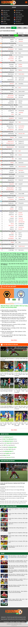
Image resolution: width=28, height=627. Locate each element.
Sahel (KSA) (11, 234)
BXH (25, 27)
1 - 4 (16, 112)
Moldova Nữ (11, 214)
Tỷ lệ (19, 27)
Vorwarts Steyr (21, 77)
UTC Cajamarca (10, 129)
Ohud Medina (11, 238)
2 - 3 (16, 64)
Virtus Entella (11, 58)
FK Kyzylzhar (21, 203)
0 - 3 (16, 214)
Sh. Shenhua (11, 199)
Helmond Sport (21, 95)
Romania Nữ (11, 220)
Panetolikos (21, 83)
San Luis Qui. (21, 250)
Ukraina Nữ (21, 218)
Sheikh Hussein (22, 246)
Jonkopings (21, 112)
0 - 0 (16, 77)
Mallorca (20, 70)
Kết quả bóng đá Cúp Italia (7, 55)
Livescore (8, 27)
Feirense (12, 137)
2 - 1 (16, 208)
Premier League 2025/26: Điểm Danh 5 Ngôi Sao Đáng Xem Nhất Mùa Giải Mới (14, 335)
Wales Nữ (12, 229)
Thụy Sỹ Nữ (21, 220)
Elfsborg (20, 102)
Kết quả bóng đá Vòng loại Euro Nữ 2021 (10, 210)
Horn (13, 77)
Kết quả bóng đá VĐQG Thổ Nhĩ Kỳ (8, 62)
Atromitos (12, 83)
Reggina (20, 60)
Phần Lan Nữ (11, 225)
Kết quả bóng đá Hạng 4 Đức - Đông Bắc (10, 104)
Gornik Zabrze (21, 74)
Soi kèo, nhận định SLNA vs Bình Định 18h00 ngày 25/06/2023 (21, 424)
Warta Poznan (11, 74)
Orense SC (21, 180)
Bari (13, 158)
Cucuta (20, 189)
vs (16, 106)
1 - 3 (16, 122)
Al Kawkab (12, 236)
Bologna (12, 60)
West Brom (21, 39)
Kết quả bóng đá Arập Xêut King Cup (9, 240)
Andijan (12, 207)
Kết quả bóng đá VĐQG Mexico (8, 191)
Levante (12, 45)
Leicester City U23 (10, 143)
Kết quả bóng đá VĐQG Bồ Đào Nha (9, 160)
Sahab (12, 246)
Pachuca (12, 193)
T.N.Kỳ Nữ (20, 216)
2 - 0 (16, 60)
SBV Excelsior (11, 95)
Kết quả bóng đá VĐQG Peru (7, 124)
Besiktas (20, 64)
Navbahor (12, 208)
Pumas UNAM (21, 193)
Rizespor (20, 66)
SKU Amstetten (11, 79)
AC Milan (12, 53)
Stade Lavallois (22, 91)
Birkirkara (12, 166)
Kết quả (2, 27)
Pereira (20, 187)
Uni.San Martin (21, 126)
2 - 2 (16, 101)
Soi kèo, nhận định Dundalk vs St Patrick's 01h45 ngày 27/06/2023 (21, 391)
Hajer (20, 238)
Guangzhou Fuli (10, 197)
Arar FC (20, 233)
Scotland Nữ (21, 225)
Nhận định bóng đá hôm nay (8, 460)
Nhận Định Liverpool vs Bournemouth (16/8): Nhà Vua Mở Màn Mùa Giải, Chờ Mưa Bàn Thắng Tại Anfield (14, 318)
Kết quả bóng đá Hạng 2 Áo (7, 76)
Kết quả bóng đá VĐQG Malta (7, 164)
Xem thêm (14, 340)
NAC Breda (21, 97)
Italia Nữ (12, 227)
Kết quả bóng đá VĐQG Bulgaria (8, 85)
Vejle (20, 122)
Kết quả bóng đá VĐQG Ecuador (8, 178)
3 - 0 (16, 114)
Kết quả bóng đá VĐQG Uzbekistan (9, 205)
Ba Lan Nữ (21, 214)
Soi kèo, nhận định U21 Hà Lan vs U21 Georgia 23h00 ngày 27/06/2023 (21, 374)
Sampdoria (11, 56)
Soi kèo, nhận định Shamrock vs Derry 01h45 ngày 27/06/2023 (7, 390)
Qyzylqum (21, 207)
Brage (12, 112)
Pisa (19, 58)
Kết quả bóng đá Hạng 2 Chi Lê (8, 248)
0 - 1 (16, 41)
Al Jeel (12, 233)
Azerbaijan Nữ (21, 223)
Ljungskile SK (11, 110)
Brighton (12, 39)
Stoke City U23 (11, 141)
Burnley (12, 41)
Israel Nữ (20, 212)
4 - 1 (16, 141)
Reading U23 (21, 141)
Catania (20, 158)
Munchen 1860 (22, 133)
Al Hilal (12, 242)
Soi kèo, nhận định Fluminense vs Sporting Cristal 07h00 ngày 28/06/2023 (14, 359)
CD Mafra (20, 137)
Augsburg (20, 49)
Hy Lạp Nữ (12, 218)
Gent (13, 150)
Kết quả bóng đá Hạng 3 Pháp (7, 89)
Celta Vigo (21, 45)
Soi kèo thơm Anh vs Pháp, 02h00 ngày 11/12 (17, 527)
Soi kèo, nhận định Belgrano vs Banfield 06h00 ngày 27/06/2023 (7, 407)
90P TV (5, 445)
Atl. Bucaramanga (10, 189)
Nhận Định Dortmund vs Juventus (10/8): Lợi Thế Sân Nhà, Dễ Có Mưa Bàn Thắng (14, 325)
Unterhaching (11, 133)
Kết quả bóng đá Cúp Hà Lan (7, 93)
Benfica (12, 162)
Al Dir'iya (20, 234)
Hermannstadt (21, 147)
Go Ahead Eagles (10, 97)
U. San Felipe (11, 250)
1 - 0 (16, 56)
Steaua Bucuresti (10, 147)
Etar (13, 87)
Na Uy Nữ (20, 229)
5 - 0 (16, 147)
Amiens (20, 154)
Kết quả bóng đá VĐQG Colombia (8, 186)
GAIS (19, 114)
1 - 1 (16, 39)
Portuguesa (11, 172)
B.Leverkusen (11, 49)
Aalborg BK (11, 122)
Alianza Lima (11, 127)
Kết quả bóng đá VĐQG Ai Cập (8, 116)
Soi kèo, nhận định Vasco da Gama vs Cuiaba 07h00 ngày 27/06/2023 (21, 407)
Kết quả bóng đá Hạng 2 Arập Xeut (8, 231)
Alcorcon (12, 70)
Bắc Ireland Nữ (21, 221)
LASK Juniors (21, 79)
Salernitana (21, 56)
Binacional (21, 129)
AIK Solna (20, 101)
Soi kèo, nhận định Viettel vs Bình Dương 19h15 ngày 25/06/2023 (7, 424)
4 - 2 (16, 216)
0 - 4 (16, 218)
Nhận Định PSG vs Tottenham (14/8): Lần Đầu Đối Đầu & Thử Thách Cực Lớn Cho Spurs (14, 321)
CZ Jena (12, 106)
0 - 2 (16, 66)
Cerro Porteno (21, 176)
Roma (20, 53)
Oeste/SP (20, 184)
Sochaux (12, 154)
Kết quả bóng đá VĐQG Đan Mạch (8, 120)
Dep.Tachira (21, 170)
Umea (12, 114)
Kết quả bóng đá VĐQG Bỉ (7, 149)
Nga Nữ (12, 216)
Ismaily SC (21, 118)
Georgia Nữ (11, 212)
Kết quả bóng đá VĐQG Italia (7, 51)
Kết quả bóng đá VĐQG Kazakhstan (9, 201)
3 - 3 (16, 53)
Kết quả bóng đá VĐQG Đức (7, 47)
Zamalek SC (11, 118)
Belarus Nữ (11, 221)
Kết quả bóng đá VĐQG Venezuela (8, 168)
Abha (20, 242)
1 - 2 (16, 127)
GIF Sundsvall (21, 110)
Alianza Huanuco (10, 126)
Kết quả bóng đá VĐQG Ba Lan (8, 72)
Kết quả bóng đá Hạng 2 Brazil (8, 182)
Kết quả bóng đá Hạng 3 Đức (7, 131)
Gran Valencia (21, 172)
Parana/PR (11, 184)
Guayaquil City (11, 180)
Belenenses (21, 162)
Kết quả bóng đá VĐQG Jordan (8, 244)
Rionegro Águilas (10, 187)
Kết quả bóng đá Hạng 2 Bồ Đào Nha (9, 135)
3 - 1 (16, 49)
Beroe (20, 87)
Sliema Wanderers (22, 166)
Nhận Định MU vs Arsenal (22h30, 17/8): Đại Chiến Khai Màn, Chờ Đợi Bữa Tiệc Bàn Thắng (14, 311)
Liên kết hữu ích (5, 434)
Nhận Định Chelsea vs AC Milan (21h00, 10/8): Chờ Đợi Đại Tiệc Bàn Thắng (14, 328)
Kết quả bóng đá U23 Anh (7, 139)
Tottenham (21, 41)
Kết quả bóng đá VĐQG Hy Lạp (8, 81)
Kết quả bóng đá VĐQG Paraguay (8, 174)
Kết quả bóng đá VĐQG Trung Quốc (9, 195)
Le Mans (12, 91)
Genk (20, 150)
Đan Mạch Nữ (21, 227)
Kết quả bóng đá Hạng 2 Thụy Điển (8, 108)
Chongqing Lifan (22, 199)
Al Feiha (20, 236)
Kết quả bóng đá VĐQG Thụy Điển (8, 99)
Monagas (12, 170)
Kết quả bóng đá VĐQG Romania (8, 145)
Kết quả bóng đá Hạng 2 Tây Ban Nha (9, 68)
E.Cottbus (20, 106)
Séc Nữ (12, 223)
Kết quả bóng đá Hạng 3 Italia (7, 156)
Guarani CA (11, 176)
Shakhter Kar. (11, 203)
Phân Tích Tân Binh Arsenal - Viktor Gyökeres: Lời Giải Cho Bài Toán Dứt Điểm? (14, 332)
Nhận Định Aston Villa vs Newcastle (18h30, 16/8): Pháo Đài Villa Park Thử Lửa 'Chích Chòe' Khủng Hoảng (14, 314)
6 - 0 (16, 97)
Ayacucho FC (21, 127)
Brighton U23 (21, 143)
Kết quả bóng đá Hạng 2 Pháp (7, 153)
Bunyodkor (21, 208)
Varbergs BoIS (11, 102)
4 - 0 (16, 95)
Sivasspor (12, 66)
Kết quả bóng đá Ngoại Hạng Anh (8, 37)
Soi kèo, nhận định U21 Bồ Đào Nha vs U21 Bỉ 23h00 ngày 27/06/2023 (7, 374)
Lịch (14, 27)
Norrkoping (11, 101)
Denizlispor (11, 64)
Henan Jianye (21, 197)
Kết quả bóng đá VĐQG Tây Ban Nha (9, 43)
